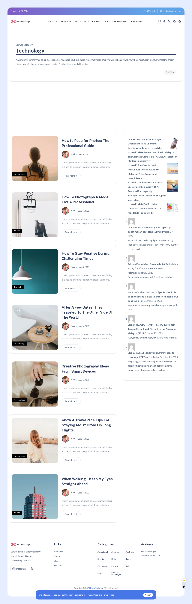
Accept (148, 595)
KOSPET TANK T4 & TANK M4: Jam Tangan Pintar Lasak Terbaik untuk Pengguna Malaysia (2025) (152, 329)
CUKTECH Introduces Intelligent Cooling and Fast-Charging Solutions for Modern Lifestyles (145, 143)
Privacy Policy (93, 595)
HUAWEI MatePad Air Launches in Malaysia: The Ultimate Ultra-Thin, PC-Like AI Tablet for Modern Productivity (152, 156)
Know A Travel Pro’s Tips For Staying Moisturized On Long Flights (86, 425)
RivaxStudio (95, 588)
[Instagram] (174, 21)
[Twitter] (169, 21)
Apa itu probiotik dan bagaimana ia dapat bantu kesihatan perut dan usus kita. (153, 296)
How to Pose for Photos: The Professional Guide (85, 143)
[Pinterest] (180, 21)
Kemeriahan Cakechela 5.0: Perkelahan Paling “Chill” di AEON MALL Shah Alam (153, 268)
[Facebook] (164, 21)
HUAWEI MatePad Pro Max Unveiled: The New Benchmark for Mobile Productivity (144, 208)
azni (73, 154)
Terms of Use (108, 595)
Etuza (131, 324)
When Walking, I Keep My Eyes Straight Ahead (87, 481)
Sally (130, 264)
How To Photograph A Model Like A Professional (86, 199)
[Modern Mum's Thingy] (20, 21)
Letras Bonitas (136, 227)
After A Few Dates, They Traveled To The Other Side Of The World (87, 312)
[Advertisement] (96, 110)
